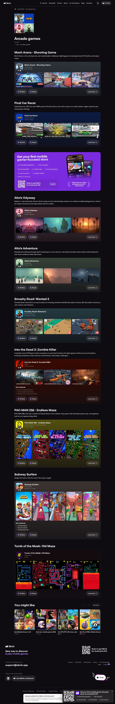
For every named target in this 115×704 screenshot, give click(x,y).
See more (96, 605)
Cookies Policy (35, 700)
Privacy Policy (41, 691)
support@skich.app (16, 665)
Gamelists (52, 3)
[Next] (88, 605)
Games (59, 3)
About (66, 3)
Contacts (89, 3)
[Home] (7, 3)
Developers (87, 662)
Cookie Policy (53, 691)
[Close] (112, 691)
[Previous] (84, 605)
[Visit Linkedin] (8, 678)
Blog (82, 3)
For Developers (74, 3)
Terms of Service (28, 691)
